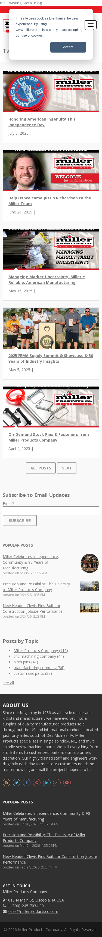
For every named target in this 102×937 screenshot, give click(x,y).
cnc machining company (39, 656)
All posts (40, 468)
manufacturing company (39, 667)
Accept (68, 47)
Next (66, 468)
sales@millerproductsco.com (33, 911)
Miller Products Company (41, 650)
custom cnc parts (33, 673)
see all (8, 682)
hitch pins (26, 661)
